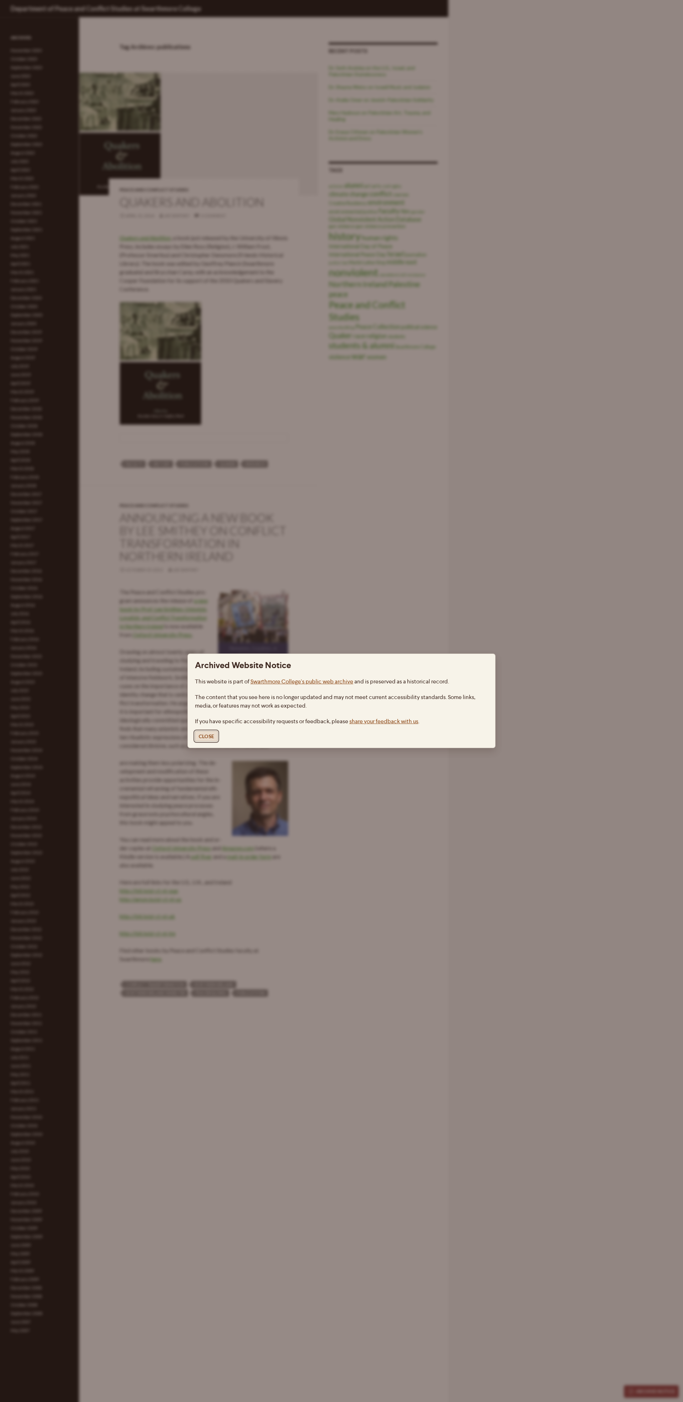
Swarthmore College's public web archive (301, 682)
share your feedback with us (383, 721)
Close (206, 737)
